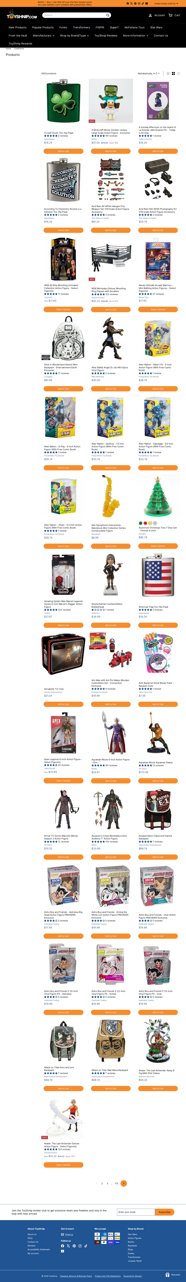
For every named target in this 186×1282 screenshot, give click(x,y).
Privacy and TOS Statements (108, 1276)
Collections (19, 49)
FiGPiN (100, 27)
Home (8, 49)
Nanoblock (96, 534)
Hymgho (142, 534)
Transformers (81, 27)
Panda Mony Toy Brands (149, 377)
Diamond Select (98, 297)
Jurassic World (135, 1261)
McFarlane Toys (134, 27)
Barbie (131, 1242)
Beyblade (132, 1245)
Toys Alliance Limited (100, 218)
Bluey (130, 1249)
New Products (17, 27)
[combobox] (76, 15)
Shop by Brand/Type (73, 35)
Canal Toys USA (145, 692)
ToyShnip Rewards (20, 43)
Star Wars (156, 27)
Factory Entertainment (53, 692)
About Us (32, 1234)
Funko (63, 27)
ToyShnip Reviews (105, 35)
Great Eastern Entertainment (150, 845)
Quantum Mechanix (147, 1076)
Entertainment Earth (100, 692)
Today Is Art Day (145, 139)
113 (116, 1183)
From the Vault (18, 35)
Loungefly (48, 377)
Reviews (31, 1245)
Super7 (114, 27)
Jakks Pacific (49, 768)
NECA (94, 845)
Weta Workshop (98, 377)
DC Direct (143, 769)
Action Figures (134, 1238)
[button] (51, 135)
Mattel (94, 139)
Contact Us (161, 35)
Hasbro (47, 613)
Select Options (63, 309)
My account (33, 1253)
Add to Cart (63, 151)
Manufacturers (42, 35)
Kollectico (96, 613)
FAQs (30, 1238)
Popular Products (43, 27)
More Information (134, 35)
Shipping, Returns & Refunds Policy (76, 1276)
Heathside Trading (51, 924)
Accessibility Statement (39, 1249)
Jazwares (48, 297)
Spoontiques (49, 139)
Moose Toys (144, 297)
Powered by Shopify (133, 1276)
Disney (131, 1253)
